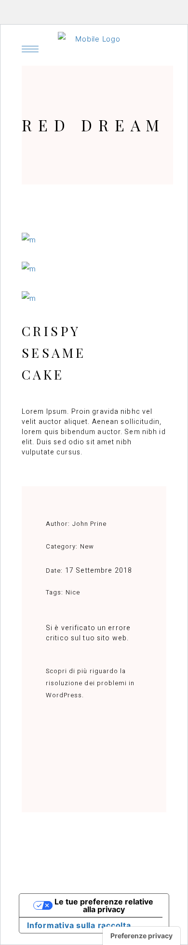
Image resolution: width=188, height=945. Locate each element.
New (87, 546)
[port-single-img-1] (94, 298)
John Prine (89, 523)
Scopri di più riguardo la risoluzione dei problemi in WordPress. (90, 683)
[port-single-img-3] (94, 240)
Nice (73, 592)
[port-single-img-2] (94, 269)
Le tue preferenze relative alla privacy (103, 905)
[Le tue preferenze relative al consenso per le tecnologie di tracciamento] (141, 936)
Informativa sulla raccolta (79, 925)
